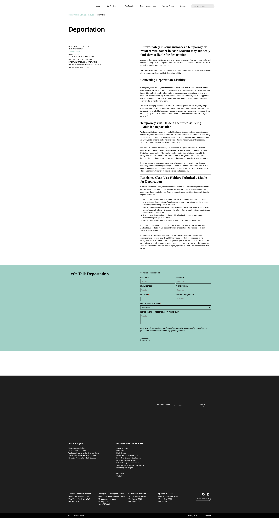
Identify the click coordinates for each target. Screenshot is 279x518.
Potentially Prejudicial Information (82, 62)
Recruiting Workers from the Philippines (82, 458)
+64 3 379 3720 (134, 501)
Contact (183, 6)
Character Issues (75, 49)
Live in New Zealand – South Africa (82, 57)
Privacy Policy (193, 515)
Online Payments (202, 499)
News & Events (168, 6)
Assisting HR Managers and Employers (82, 455)
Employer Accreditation (76, 448)
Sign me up (203, 405)
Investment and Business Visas (127, 455)
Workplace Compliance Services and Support (84, 453)
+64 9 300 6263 (74, 501)
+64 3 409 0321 (164, 501)
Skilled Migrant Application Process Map (84, 65)
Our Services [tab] (111, 6)
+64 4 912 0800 (104, 504)
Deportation (75, 51)
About (98, 6)
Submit (145, 340)
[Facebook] (203, 494)
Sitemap (207, 515)
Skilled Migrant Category (78, 67)
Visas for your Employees (77, 450)
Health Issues (73, 54)
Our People (129, 6)
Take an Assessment (148, 6)
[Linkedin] (208, 494)
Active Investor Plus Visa (78, 46)
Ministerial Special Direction (80, 59)
